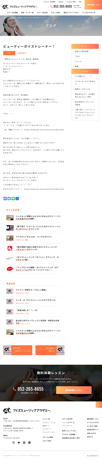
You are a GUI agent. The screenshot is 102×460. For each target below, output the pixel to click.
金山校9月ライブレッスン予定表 (84, 103)
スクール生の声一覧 (68, 422)
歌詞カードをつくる (82, 89)
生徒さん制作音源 (81, 51)
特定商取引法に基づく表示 (71, 438)
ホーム (5, 17)
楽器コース (46, 426)
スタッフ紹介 (55, 12)
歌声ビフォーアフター (71, 12)
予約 (80, 1)
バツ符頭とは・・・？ (83, 76)
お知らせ (60, 1)
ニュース (78, 61)
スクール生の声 (42, 12)
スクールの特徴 (12, 12)
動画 (76, 66)
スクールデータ (67, 426)
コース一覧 (46, 419)
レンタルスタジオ (88, 12)
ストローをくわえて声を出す (85, 82)
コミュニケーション (49, 432)
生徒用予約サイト (93, 430)
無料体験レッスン (93, 5)
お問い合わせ (91, 433)
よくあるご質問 (71, 1)
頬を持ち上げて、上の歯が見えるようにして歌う (85, 95)
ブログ (20, 17)
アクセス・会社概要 (49, 1)
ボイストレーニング (49, 422)
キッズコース (47, 429)
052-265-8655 (62, 6)
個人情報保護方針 (93, 456)
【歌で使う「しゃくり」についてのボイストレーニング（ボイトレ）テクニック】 (85, 113)
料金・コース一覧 (27, 12)
